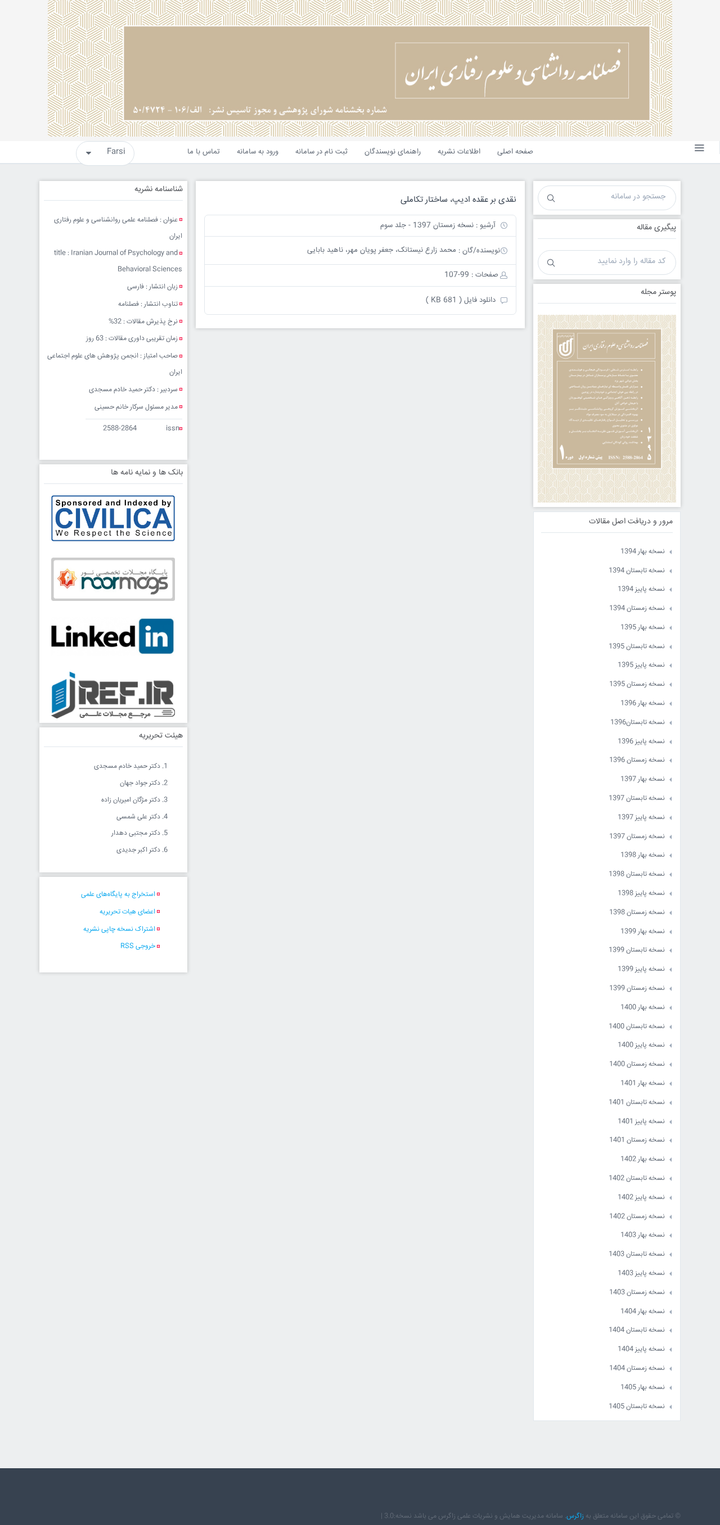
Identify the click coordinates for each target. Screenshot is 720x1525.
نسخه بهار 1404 (642, 1311)
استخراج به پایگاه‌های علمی (118, 894)
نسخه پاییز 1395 (641, 665)
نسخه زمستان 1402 (637, 1216)
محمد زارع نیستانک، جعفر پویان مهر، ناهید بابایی (381, 250)
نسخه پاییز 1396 (641, 741)
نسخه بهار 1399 (642, 931)
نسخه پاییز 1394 (641, 589)
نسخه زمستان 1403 (637, 1292)
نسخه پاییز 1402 (641, 1197)
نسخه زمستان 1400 (637, 1064)
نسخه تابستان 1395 (637, 646)
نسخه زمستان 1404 (637, 1368)
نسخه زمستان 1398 (637, 912)
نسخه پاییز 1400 (641, 1045)
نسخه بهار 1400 (642, 1007)
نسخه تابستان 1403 (637, 1254)
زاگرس (575, 1516)
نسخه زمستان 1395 (637, 684)
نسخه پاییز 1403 (641, 1273)
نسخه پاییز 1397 (641, 817)
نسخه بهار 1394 (642, 551)
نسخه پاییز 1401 (641, 1121)
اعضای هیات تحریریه (127, 912)
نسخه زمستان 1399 (637, 988)
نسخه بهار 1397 (642, 779)
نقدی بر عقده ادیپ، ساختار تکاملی (458, 199)
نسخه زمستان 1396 (637, 760)
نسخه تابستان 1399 (637, 950)
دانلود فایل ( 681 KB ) (461, 300)
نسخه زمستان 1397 (637, 836)
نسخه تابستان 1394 (637, 570)
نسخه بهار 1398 (642, 855)
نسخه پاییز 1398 (641, 893)
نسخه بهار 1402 (642, 1159)
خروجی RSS (137, 946)
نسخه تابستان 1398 (637, 874)
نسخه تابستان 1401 (637, 1102)
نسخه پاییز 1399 (641, 969)
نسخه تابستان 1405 (637, 1406)
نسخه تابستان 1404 (637, 1330)
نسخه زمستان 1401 (637, 1140)
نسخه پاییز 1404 (641, 1349)
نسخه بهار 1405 (642, 1387)
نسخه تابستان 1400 (637, 1026)
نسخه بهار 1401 (642, 1083)
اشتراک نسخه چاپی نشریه (119, 929)
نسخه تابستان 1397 (637, 798)
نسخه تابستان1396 (637, 722)
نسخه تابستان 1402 (637, 1178)
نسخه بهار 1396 (642, 703)
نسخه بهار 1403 (642, 1235)
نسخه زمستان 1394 (637, 608)
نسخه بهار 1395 (642, 627)
